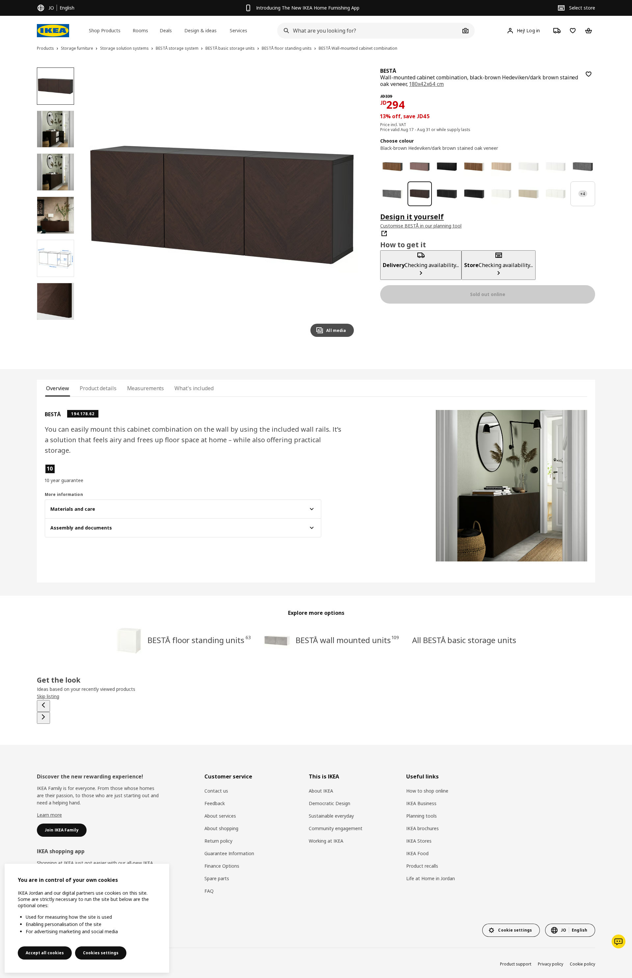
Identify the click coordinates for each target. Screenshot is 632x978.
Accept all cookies (45, 953)
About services (220, 816)
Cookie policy (582, 964)
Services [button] (238, 30)
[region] (222, 205)
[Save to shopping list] (588, 74)
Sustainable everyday (331, 816)
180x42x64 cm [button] (426, 84)
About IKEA (321, 791)
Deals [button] (166, 30)
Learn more (49, 815)
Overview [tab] (57, 388)
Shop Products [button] (104, 30)
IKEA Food (417, 853)
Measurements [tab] (145, 388)
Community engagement (335, 828)
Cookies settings (100, 953)
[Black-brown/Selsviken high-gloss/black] (474, 193)
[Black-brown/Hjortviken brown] (420, 166)
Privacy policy (550, 964)
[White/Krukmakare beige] (528, 193)
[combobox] (368, 31)
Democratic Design (329, 803)
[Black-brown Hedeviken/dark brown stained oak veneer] (420, 193)
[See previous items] (43, 706)
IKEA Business (421, 803)
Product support (515, 964)
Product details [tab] (98, 388)
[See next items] (43, 718)
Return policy (218, 841)
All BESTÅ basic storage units (464, 640)
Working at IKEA (326, 841)
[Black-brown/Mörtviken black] (446, 193)
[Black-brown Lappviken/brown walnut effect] (392, 166)
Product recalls (422, 866)
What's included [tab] (193, 388)
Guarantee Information (229, 853)
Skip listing (48, 696)
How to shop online (427, 791)
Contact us (216, 791)
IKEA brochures (422, 828)
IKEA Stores (419, 841)
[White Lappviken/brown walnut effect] (474, 166)
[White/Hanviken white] (528, 166)
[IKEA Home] (53, 30)
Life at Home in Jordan (430, 878)
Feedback (214, 803)
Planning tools (421, 816)
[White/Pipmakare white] (555, 193)
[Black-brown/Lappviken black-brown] (446, 166)
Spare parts (216, 878)
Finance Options (221, 866)
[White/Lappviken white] (555, 166)
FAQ (209, 891)
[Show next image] (346, 204)
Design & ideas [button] (200, 30)
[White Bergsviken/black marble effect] (392, 193)
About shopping (221, 828)
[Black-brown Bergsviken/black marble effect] (582, 166)
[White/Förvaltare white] (501, 193)
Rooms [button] (140, 30)
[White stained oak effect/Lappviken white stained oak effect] (501, 166)
